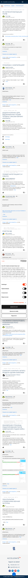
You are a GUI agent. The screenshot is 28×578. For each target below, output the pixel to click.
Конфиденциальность (19, 576)
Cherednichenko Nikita (10, 196)
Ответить (4, 51)
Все (2, 5)
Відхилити (14, 315)
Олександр (7, 16)
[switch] (24, 289)
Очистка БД (7, 231)
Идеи (12, 5)
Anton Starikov (8, 146)
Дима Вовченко (9, 396)
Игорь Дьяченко (9, 326)
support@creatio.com (15, 567)
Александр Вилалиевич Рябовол (12, 374)
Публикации (19, 5)
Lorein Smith (8, 431)
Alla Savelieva (8, 253)
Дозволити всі (14, 306)
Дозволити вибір (14, 311)
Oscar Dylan (8, 347)
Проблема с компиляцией (13, 65)
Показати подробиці (19, 302)
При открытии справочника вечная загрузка (11, 501)
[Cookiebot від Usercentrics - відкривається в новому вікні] (20, 261)
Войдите (4, 57)
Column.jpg (7, 139)
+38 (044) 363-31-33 (14, 564)
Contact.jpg (7, 136)
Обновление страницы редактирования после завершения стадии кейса (13, 427)
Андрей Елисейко (9, 67)
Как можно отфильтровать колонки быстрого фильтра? (13, 322)
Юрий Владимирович (10, 178)
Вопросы (7, 5)
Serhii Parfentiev (8, 87)
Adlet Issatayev (8, 233)
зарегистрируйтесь (12, 57)
